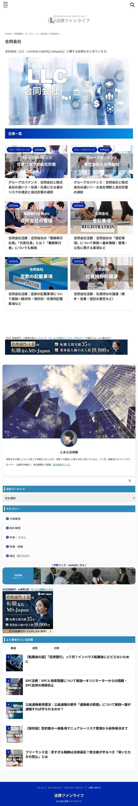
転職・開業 (16, 546)
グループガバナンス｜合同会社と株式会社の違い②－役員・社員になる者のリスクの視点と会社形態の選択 (35, 187)
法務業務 (15, 519)
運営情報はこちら (62, 464)
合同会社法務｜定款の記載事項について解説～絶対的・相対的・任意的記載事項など (35, 298)
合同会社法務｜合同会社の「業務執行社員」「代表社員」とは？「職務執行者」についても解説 (35, 243)
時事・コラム (18, 537)
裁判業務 (15, 528)
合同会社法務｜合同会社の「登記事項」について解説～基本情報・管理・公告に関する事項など (101, 243)
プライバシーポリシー (74, 787)
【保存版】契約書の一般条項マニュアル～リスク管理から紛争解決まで (76, 728)
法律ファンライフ (69, 795)
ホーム (41, 787)
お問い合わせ (95, 787)
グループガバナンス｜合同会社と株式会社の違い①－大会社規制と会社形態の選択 (101, 187)
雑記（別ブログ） (20, 556)
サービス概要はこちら (60, 338)
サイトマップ (54, 787)
